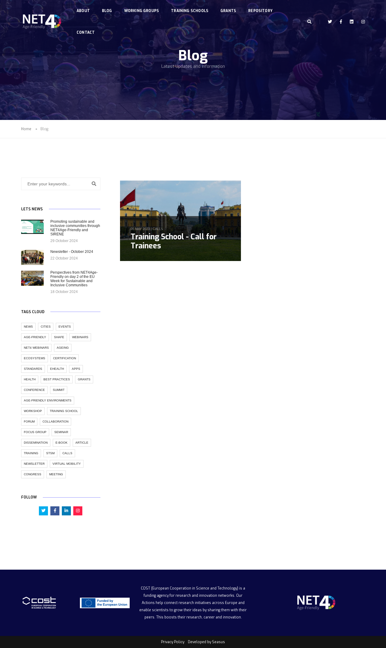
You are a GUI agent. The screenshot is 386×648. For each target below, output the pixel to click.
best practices (56, 379)
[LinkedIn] (351, 21)
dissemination (36, 442)
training (31, 453)
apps (76, 368)
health (30, 379)
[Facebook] (341, 21)
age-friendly (35, 337)
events (65, 326)
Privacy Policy (172, 642)
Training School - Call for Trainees (174, 241)
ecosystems (34, 358)
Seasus (218, 642)
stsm (50, 453)
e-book (61, 442)
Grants (228, 10)
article (81, 442)
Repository (260, 10)
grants (84, 379)
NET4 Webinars (36, 347)
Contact (86, 32)
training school (64, 411)
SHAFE (59, 337)
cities (46, 326)
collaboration (55, 421)
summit (59, 390)
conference (34, 390)
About (83, 10)
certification (64, 358)
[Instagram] (361, 21)
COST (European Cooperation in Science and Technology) (189, 588)
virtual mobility (66, 463)
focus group (35, 432)
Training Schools (189, 10)
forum (29, 421)
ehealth (57, 368)
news (28, 326)
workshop (33, 411)
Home (26, 129)
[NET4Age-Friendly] (41, 22)
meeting (56, 474)
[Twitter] (329, 21)
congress (32, 474)
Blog (107, 10)
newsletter (34, 463)
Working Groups (141, 10)
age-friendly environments (47, 400)
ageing (63, 347)
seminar (61, 432)
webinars (80, 337)
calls (158, 229)
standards (33, 368)
